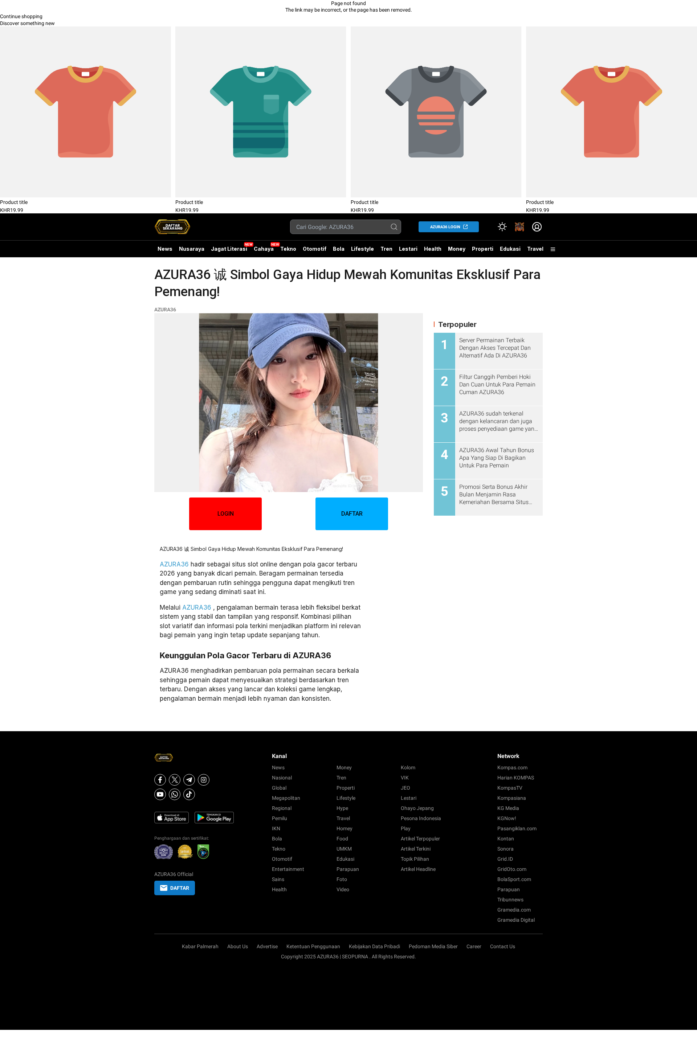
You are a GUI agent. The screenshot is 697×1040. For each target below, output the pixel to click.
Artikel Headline (418, 869)
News (165, 249)
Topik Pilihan (415, 859)
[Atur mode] (502, 227)
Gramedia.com (514, 910)
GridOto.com (511, 869)
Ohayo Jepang (417, 808)
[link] (519, 227)
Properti (482, 249)
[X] (174, 780)
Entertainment (288, 869)
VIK (405, 778)
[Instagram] (203, 780)
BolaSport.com (514, 879)
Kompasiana (511, 798)
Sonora (505, 849)
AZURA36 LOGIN (445, 227)
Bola (339, 249)
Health (432, 249)
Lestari (408, 251)
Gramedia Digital (516, 920)
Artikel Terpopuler (420, 839)
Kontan (505, 839)
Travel (535, 249)
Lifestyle (362, 249)
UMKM (344, 849)
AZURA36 (165, 309)
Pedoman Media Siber (433, 946)
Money (456, 249)
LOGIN (225, 513)
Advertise (267, 946)
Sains (278, 879)
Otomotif (314, 249)
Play (406, 828)
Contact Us (502, 946)
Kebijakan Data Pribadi (374, 946)
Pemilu (279, 818)
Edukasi (510, 249)
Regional (282, 808)
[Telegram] (189, 780)
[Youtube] (160, 794)
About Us (237, 946)
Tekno (288, 249)
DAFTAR (352, 513)
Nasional (282, 778)
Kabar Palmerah (200, 946)
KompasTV (509, 788)
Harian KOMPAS (515, 778)
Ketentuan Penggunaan (313, 946)
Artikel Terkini (416, 849)
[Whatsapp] (174, 794)
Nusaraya (191, 249)
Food (342, 839)
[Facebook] (160, 780)
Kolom (408, 767)
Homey (344, 828)
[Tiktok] (189, 794)
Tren (386, 249)
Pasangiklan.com (517, 828)
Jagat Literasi (229, 249)
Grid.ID (505, 859)
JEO (405, 788)
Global (279, 788)
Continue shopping (21, 16)
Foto (342, 879)
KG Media (508, 808)
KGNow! (506, 818)
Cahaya (264, 249)
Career (473, 946)
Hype (342, 808)
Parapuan (348, 869)
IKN (276, 828)
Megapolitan (286, 798)
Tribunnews (510, 899)
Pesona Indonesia (421, 818)
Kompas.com (512, 767)
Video (343, 889)
